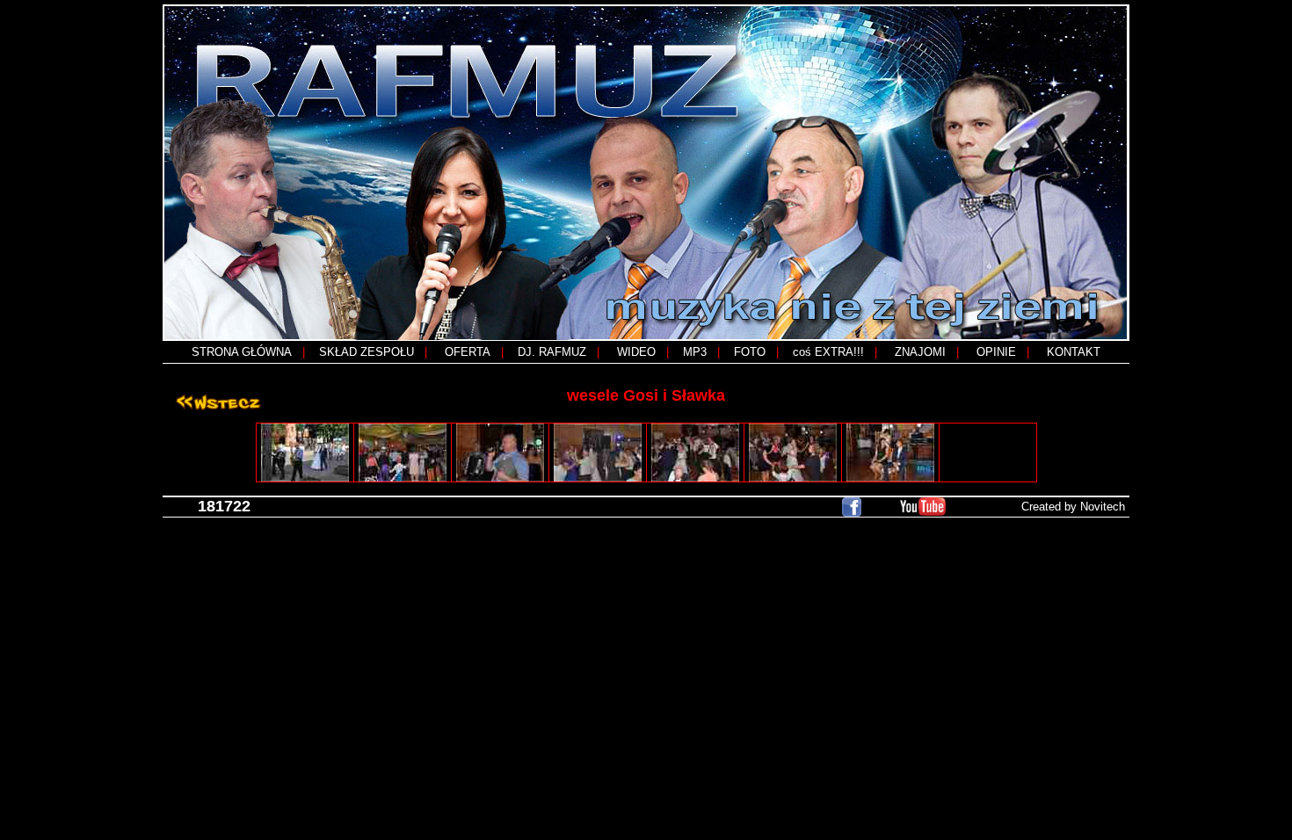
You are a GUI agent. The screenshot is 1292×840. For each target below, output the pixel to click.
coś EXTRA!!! (828, 351)
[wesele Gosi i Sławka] (305, 453)
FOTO (750, 351)
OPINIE (996, 351)
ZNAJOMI (920, 351)
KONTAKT (1073, 351)
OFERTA (467, 351)
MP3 (695, 351)
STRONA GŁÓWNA (242, 351)
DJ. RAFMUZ (552, 351)
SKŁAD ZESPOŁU (366, 351)
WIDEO (636, 351)
